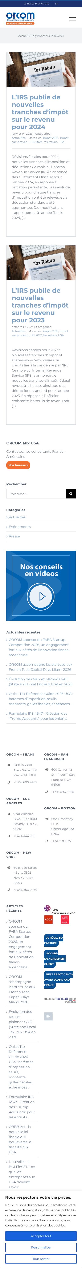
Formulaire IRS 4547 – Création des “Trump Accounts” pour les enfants (22, 1107)
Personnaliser (41, 1247)
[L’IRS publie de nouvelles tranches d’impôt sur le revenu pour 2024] (41, 69)
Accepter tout (41, 1236)
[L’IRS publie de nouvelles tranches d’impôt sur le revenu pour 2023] (41, 262)
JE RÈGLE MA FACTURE (53, 940)
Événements (20, 527)
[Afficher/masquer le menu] (73, 19)
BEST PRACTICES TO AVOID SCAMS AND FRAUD (58, 980)
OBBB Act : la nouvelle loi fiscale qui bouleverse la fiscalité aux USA (20, 1139)
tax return (50, 141)
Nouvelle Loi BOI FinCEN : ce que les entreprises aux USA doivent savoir (22, 1174)
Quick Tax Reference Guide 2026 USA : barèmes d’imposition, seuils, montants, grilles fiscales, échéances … (41, 699)
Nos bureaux (18, 465)
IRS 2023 (36, 335)
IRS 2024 (36, 141)
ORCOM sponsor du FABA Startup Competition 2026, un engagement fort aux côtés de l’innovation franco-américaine (21, 944)
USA (61, 141)
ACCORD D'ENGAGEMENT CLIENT (55, 959)
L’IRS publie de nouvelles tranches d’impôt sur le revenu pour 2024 (40, 112)
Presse (14, 536)
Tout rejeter (41, 1259)
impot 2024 (51, 137)
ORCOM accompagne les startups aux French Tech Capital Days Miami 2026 (22, 989)
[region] (41, 1229)
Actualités (18, 137)
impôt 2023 (50, 331)
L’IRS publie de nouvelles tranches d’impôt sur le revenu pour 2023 (40, 305)
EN (48, 1016)
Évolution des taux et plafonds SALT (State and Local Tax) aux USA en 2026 (22, 1024)
